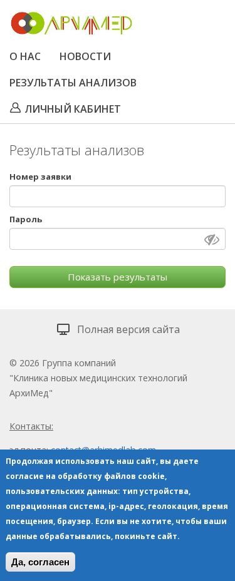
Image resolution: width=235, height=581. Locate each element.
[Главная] (71, 25)
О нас (25, 56)
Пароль (25, 219)
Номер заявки (40, 176)
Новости (85, 56)
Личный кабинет (72, 109)
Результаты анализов (73, 83)
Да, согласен (40, 562)
